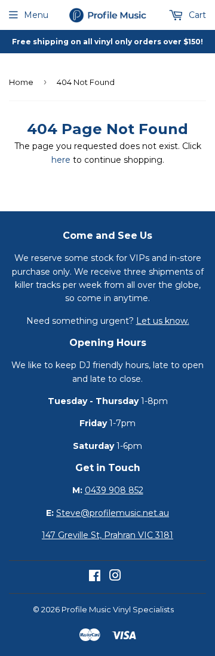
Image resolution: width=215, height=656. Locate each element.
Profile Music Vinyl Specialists (118, 609)
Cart (196, 15)
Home (21, 82)
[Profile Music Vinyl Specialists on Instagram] (115, 577)
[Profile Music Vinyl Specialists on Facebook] (94, 577)
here (60, 159)
